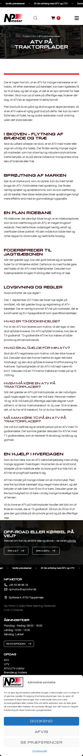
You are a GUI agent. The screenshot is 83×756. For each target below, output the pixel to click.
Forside (27, 36)
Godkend (41, 721)
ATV (6, 660)
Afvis (41, 732)
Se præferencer (41, 742)
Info (35, 36)
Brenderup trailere (15, 672)
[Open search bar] (35, 18)
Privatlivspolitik (39, 751)
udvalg (71, 540)
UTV (6, 664)
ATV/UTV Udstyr (14, 668)
